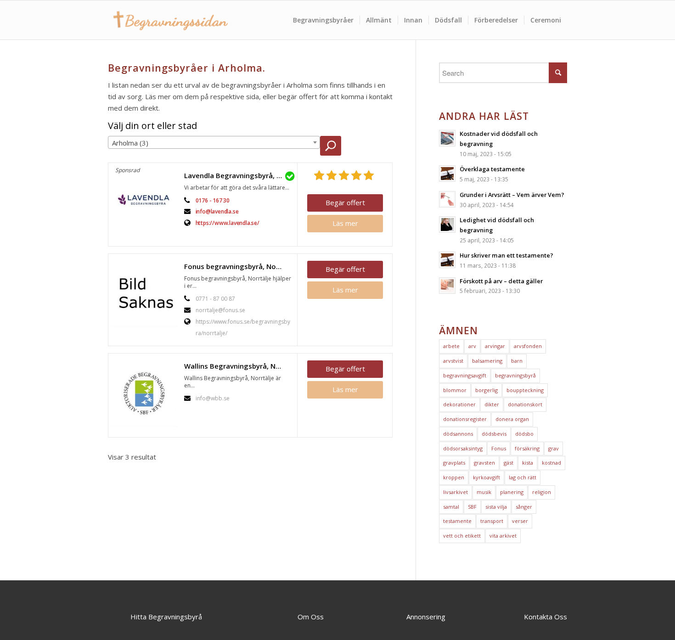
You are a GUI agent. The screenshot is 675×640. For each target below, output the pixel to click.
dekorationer (459, 404)
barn (517, 360)
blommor (455, 390)
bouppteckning (525, 390)
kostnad (551, 462)
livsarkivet (455, 491)
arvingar (495, 345)
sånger (524, 506)
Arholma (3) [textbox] (130, 142)
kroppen (453, 477)
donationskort (525, 404)
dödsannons (458, 433)
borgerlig (486, 390)
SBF (472, 506)
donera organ (512, 418)
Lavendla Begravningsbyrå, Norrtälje (238, 175)
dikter (491, 404)
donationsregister (465, 418)
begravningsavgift (464, 375)
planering (511, 491)
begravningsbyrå (515, 375)
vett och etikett (462, 535)
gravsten (484, 462)
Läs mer (345, 223)
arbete (451, 345)
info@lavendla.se (217, 211)
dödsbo (524, 433)
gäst (508, 462)
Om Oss (311, 616)
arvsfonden (528, 345)
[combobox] (214, 142)
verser (520, 520)
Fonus (498, 448)
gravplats (454, 462)
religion (541, 491)
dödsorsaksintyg (463, 448)
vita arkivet (503, 535)
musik (484, 491)
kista (527, 462)
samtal (451, 506)
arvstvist (453, 360)
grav (553, 448)
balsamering (487, 360)
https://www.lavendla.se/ (227, 223)
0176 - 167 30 (213, 200)
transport (491, 520)
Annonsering (425, 616)
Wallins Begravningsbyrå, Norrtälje (238, 366)
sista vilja (496, 506)
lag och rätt (522, 477)
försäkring (527, 448)
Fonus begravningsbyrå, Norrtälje (238, 266)
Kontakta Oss (545, 616)
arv (472, 345)
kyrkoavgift (486, 477)
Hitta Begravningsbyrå (166, 616)
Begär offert (345, 202)
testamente (457, 520)
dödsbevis (494, 433)
